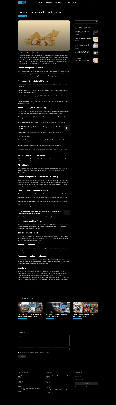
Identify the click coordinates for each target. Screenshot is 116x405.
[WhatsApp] (37, 52)
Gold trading (21, 55)
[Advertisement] (86, 75)
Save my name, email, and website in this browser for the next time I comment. (34, 352)
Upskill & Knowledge (22, 16)
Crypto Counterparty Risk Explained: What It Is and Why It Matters (57, 375)
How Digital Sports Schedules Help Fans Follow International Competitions (30, 315)
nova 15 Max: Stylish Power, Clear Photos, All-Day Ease (82, 32)
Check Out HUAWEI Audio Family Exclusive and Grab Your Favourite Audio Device (29, 389)
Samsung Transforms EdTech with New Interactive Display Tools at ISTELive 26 (57, 390)
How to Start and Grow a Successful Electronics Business (84, 315)
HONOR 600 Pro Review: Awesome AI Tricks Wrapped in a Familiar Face (82, 59)
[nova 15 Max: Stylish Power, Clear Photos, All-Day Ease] (95, 32)
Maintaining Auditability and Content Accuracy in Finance (56, 315)
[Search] (96, 21)
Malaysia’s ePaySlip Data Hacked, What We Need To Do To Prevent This (29, 380)
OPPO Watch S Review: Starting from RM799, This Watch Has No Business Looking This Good (82, 53)
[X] (97, 2)
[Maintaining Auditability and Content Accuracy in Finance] (58, 307)
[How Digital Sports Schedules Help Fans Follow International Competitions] (30, 307)
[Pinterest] (33, 52)
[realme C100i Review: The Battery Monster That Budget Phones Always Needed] (95, 45)
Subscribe (86, 383)
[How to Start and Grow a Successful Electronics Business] (85, 307)
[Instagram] (94, 2)
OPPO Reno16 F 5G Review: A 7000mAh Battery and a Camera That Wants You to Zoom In (56, 385)
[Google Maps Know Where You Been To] (95, 39)
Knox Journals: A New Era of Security (25, 385)
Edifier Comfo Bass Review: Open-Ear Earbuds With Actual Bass (57, 380)
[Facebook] (91, 2)
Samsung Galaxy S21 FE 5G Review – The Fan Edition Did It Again (29, 375)
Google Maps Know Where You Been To (83, 38)
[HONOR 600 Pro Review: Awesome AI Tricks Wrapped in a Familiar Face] (95, 60)
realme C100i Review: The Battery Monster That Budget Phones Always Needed (82, 45)
